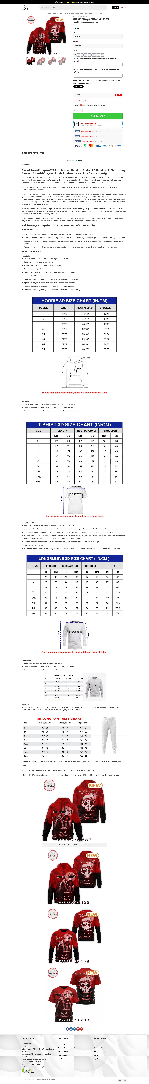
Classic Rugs (69, 13)
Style (75, 42)
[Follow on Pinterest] (78, 1029)
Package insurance (80, 80)
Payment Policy (99, 1051)
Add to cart (98, 116)
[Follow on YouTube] (81, 1029)
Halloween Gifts (80, 16)
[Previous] (29, 35)
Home (49, 13)
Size (75, 51)
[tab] (26, 165)
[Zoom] (29, 53)
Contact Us (93, 13)
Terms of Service (64, 1055)
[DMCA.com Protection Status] (28, 1070)
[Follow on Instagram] (71, 1029)
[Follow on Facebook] (67, 1029)
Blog (100, 13)
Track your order (81, 13)
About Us (61, 1044)
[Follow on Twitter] (74, 1029)
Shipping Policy (99, 1048)
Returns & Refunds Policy (67, 1048)
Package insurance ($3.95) (85, 84)
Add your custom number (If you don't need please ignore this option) (96, 70)
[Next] (63, 35)
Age (75, 33)
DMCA (96, 1055)
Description (26, 165)
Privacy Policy (63, 1051)
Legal (96, 1059)
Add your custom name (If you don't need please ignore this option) (95, 60)
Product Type (57, 13)
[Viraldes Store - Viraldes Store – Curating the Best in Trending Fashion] (27, 7)
